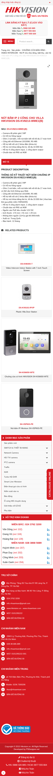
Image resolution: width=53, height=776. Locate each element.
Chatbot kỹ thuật (28, 761)
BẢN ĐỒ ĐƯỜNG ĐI (15, 618)
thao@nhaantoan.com (16, 689)
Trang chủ (5, 50)
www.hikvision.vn (13, 608)
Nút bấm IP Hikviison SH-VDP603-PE (26, 428)
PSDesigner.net (32, 749)
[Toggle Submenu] (47, 448)
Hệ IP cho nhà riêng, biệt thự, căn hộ (35, 53)
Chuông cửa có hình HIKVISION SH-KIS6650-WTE (26, 376)
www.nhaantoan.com (32, 608)
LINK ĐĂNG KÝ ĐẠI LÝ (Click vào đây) (23, 23)
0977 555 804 (30, 31)
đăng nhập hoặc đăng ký (11, 2)
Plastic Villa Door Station (26, 312)
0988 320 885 (29, 28)
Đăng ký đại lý (27, 757)
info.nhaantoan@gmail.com (18, 603)
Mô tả (6, 162)
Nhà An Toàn (27, 769)
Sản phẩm (16, 50)
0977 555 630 (30, 34)
